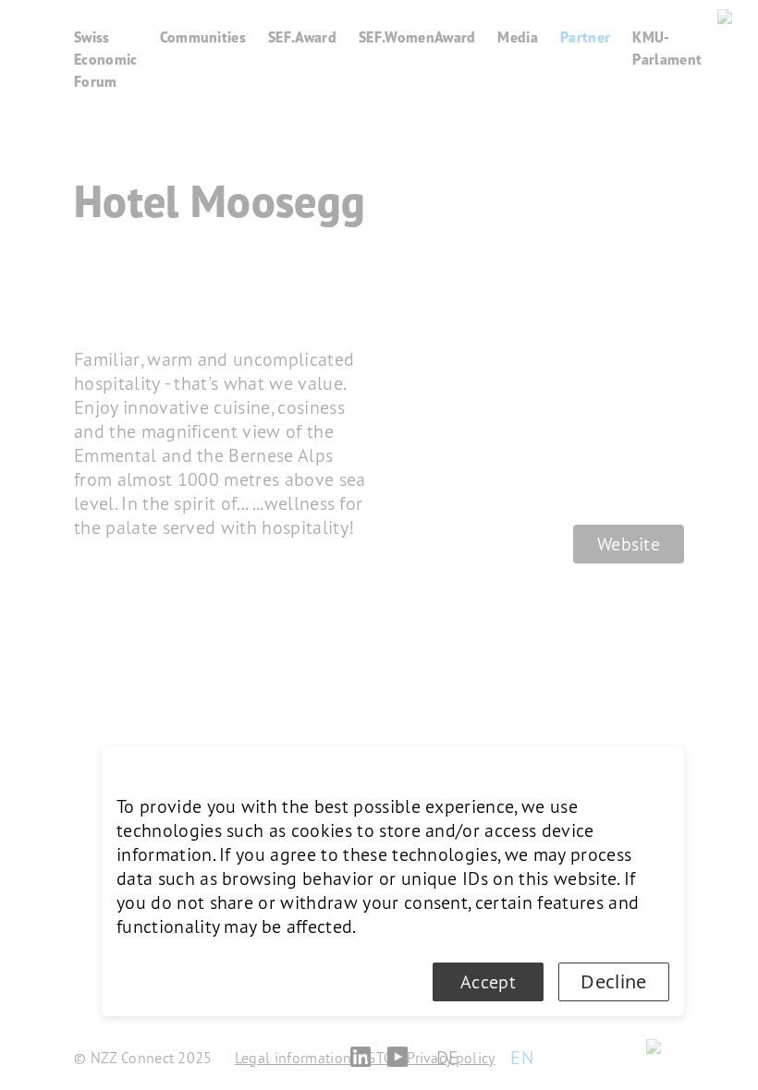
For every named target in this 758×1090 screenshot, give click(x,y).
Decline (613, 981)
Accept (488, 982)
